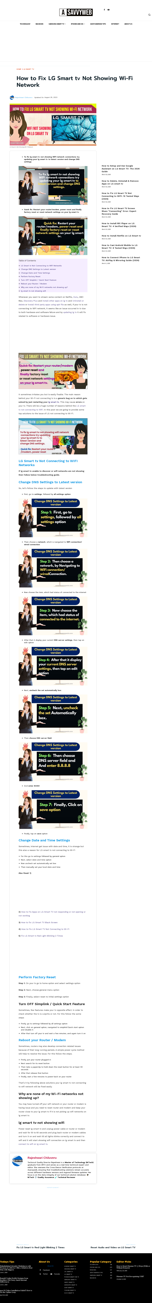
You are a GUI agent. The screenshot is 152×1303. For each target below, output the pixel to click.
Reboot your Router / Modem (34, 283)
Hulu (75, 297)
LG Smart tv (29, 69)
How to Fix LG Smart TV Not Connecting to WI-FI (45, 929)
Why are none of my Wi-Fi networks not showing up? (44, 287)
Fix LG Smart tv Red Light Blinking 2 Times (42, 936)
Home (19, 69)
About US (50, 1266)
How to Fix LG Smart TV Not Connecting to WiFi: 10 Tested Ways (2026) (120, 196)
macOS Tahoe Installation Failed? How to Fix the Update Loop (16, 1292)
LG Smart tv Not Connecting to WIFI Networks (41, 265)
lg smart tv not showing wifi (33, 291)
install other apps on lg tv (55, 301)
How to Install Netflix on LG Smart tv (121, 236)
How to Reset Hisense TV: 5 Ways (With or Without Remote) (133, 1267)
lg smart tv (53, 402)
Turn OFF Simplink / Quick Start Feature (39, 280)
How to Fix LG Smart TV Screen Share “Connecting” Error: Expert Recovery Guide (119, 211)
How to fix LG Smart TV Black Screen (39, 922)
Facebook (46, 1270)
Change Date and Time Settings (36, 273)
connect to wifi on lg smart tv (33, 1144)
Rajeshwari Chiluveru (23, 98)
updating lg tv (70, 312)
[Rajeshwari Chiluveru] (12, 97)
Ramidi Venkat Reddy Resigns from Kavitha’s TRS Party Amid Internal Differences (14, 1280)
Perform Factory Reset (30, 276)
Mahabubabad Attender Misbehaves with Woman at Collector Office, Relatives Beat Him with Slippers (16, 1268)
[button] (149, 14)
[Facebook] (104, 9)
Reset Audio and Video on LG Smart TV (113, 1247)
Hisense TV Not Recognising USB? (130, 1276)
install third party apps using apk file (46, 304)
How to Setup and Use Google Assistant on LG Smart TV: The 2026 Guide (121, 169)
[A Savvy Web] (76, 12)
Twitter (45, 1274)
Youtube (57, 1274)
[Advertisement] (76, 45)
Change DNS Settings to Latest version (38, 269)
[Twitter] (40, 1274)
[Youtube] (108, 9)
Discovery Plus (31, 301)
